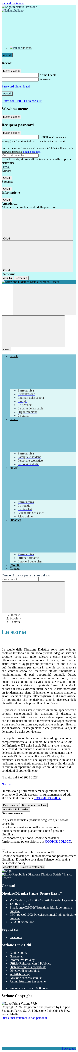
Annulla (7, 278)
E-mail (43, 136)
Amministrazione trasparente (28, 981)
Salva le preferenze (32, 867)
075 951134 (22, 904)
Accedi (7, 55)
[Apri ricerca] (44, 299)
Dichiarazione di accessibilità (28, 967)
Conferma (21, 278)
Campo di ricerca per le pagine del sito (26, 575)
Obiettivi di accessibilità (25, 970)
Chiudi (6, 177)
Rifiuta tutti (34, 805)
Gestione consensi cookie (26, 977)
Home (13, 614)
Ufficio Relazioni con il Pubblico (30, 963)
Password (45, 79)
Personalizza (10, 805)
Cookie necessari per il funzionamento (26, 852)
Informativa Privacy (22, 960)
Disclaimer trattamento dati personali (25, 1018)
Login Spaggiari (32, 151)
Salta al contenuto (13, 3)
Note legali (16, 956)
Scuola (14, 618)
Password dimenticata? (16, 86)
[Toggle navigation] (33, 331)
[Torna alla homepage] (39, 282)
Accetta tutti (16, 809)
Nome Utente (47, 75)
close (6, 349)
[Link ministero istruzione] (19, 7)
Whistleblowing (20, 974)
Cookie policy (18, 952)
